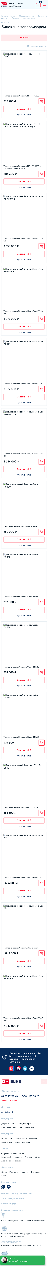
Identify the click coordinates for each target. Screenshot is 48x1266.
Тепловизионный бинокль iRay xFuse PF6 (22, 948)
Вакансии (35, 1172)
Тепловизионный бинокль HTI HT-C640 (21, 807)
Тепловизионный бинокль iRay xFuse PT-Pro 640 (23, 312)
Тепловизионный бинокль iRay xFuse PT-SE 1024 (23, 240)
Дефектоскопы (8, 1124)
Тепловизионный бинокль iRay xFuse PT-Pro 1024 (23, 455)
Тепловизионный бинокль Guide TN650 (21, 737)
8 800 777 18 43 (16, 3)
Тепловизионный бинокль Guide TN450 (21, 597)
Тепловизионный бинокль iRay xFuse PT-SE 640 (23, 1019)
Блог (3, 1176)
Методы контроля (27, 16)
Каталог (13, 16)
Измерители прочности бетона (15, 1142)
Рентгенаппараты (26, 1127)
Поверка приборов (33, 1157)
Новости (25, 1172)
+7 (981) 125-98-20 (29, 1096)
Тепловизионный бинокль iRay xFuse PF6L (22, 877)
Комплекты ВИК (8, 1127)
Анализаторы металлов (26, 1139)
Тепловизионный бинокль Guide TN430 (21, 526)
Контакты (13, 1172)
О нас (4, 1172)
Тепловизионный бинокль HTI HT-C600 (21, 96)
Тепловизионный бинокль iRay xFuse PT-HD (23, 384)
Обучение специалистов (12, 1153)
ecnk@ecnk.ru (15, 6)
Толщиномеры (24, 1124)
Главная (4, 16)
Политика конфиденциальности (16, 1194)
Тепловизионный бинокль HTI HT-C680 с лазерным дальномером (22, 167)
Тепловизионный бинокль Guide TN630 (21, 667)
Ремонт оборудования (11, 1157)
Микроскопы (7, 1139)
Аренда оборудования (11, 1161)
